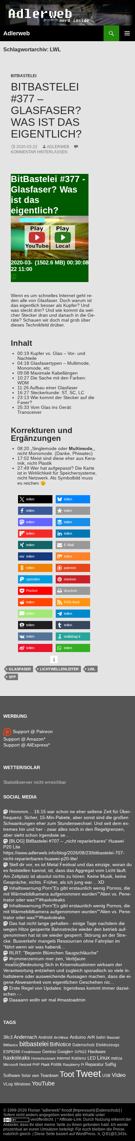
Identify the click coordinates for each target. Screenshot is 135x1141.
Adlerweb (16, 33)
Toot (67, 1074)
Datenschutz (83, 1045)
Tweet (88, 1073)
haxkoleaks (16, 1058)
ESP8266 (11, 1051)
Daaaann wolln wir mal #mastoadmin (47, 999)
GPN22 (81, 1052)
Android (45, 1037)
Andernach (25, 1037)
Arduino (78, 1037)
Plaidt (45, 1064)
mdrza (116, 1058)
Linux (103, 1058)
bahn (101, 1037)
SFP (12, 677)
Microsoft (10, 1064)
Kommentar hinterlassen (39, 152)
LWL (91, 669)
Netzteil (25, 1064)
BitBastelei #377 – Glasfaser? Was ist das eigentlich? (46, 110)
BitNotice (60, 1044)
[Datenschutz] (108, 1110)
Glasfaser (20, 669)
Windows (22, 1084)
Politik (56, 1064)
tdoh (35, 1076)
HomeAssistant (43, 1058)
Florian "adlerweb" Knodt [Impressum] (61, 1110)
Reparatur (94, 1064)
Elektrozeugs (107, 1045)
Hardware (97, 1051)
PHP (36, 1064)
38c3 (7, 1037)
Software (11, 1075)
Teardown (49, 1075)
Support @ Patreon (32, 731)
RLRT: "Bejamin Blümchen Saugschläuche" (53, 952)
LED (91, 1058)
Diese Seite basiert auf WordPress (64, 1134)
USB (106, 1075)
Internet (63, 1058)
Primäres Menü (127, 33)
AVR (91, 1037)
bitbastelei (33, 1044)
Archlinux (61, 1037)
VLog (8, 1084)
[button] (35, 499)
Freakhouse (31, 1052)
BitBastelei (23, 76)
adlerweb (58, 146)
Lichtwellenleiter (59, 669)
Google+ (65, 1051)
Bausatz (113, 1037)
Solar (26, 1075)
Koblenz (78, 1058)
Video (118, 1075)
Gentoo (49, 1051)
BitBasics (10, 1045)
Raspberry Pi (73, 1064)
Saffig (110, 1064)
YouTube (43, 1083)
